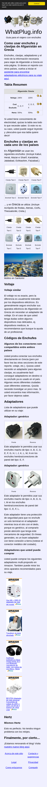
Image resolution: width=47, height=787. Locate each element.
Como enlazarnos (14, 767)
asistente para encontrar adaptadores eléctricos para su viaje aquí (23, 75)
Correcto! (36, 4)
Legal (13, 762)
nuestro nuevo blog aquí (16, 747)
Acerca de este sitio (14, 753)
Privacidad (33, 762)
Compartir (33, 767)
